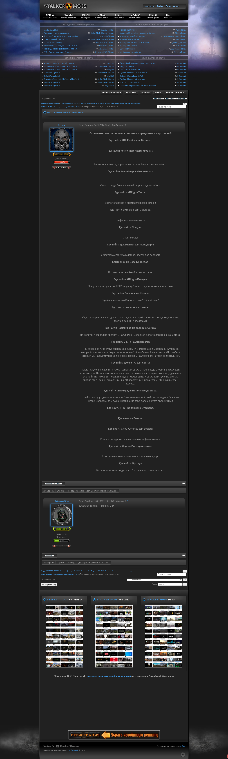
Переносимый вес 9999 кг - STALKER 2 (60, 66)
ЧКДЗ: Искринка (127, 66)
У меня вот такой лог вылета (56, 33)
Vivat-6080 (109, 63)
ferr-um (176, 52)
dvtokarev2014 (62, 501)
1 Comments (181, 63)
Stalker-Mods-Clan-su (99, 33)
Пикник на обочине (128, 30)
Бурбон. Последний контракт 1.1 (134, 72)
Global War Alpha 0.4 (52, 72)
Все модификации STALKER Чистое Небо (75, 103)
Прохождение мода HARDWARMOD (66, 107)
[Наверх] (183, 754)
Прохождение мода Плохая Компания (60, 48)
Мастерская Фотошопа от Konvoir (134, 42)
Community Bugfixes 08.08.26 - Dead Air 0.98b (138, 85)
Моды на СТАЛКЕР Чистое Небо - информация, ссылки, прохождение (115, 103)
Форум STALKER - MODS (50, 103)
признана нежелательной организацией (109, 676)
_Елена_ (175, 42)
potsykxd (110, 69)
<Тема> (110, 30)
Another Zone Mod (51, 30)
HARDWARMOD (46, 107)
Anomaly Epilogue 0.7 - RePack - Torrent (59, 63)
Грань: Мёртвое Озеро (130, 69)
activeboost (175, 48)
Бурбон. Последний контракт (132, 79)
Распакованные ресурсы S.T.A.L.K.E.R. (60, 45)
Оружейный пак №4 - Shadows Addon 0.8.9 (61, 79)
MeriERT (110, 76)
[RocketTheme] (67, 746)
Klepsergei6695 (101, 52)
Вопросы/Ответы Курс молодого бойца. (61, 36)
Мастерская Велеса (128, 45)
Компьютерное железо (130, 39)
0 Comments (181, 72)
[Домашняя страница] (58, 483)
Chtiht (104, 36)
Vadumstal (103, 45)
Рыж (177, 30)
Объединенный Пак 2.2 (54, 39)
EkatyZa (104, 30)
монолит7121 (101, 42)
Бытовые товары (127, 48)
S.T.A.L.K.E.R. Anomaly (53, 42)
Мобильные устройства (130, 52)
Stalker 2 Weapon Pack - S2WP (131, 76)
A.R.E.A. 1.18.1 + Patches (130, 82)
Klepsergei (103, 48)
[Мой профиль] (61, 150)
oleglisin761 (109, 85)
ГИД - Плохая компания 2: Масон (58, 52)
